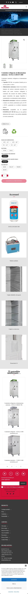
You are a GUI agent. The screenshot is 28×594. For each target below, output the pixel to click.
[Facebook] (6, 2)
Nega (14, 584)
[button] (26, 565)
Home (2, 30)
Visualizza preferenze (14, 588)
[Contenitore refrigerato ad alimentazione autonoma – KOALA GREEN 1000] (7, 466)
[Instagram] (8, 2)
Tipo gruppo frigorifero (8, 153)
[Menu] (26, 6)
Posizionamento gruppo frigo (9, 159)
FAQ (2, 511)
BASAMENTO (4, 164)
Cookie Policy (10, 591)
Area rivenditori (5, 532)
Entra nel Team (5, 530)
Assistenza (3, 514)
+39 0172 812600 (8, 558)
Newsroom (4, 535)
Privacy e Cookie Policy (18, 487)
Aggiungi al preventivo (14, 181)
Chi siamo (3, 526)
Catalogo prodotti (9, 30)
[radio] (6, 142)
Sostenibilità (4, 516)
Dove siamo (4, 528)
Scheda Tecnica (6, 123)
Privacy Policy (16, 591)
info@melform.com (6, 560)
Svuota (3, 172)
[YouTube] (13, 2)
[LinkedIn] (10, 2)
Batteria (3, 148)
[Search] (16, 2)
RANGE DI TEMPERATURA (7, 140)
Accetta (14, 579)
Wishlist (21, 2)
